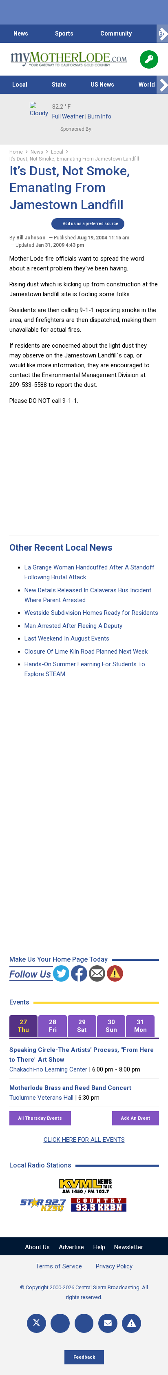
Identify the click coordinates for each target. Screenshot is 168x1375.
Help (99, 1247)
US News (102, 84)
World (147, 84)
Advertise (71, 1247)
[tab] (23, 1026)
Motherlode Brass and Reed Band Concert (70, 1088)
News (20, 33)
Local (19, 84)
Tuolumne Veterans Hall (41, 1097)
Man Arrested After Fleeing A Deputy (73, 625)
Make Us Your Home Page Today (58, 959)
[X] (36, 1323)
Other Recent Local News (61, 547)
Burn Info (99, 116)
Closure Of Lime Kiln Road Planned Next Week (86, 651)
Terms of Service (59, 1266)
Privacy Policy (114, 1266)
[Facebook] (60, 1323)
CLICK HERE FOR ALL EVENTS (84, 1139)
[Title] (131, 1323)
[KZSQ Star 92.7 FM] (39, 1203)
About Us (37, 1247)
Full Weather (68, 116)
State (59, 84)
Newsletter (128, 1247)
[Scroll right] (162, 34)
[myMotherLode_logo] (69, 59)
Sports (64, 33)
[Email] (107, 1323)
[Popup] (149, 59)
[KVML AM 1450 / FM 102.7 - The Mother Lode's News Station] (85, 1184)
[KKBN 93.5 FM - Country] (98, 1203)
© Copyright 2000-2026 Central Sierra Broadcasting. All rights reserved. (84, 1292)
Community (116, 33)
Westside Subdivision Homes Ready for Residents (91, 612)
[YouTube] (84, 1323)
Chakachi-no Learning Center (48, 1069)
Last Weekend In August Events (66, 638)
